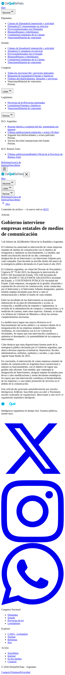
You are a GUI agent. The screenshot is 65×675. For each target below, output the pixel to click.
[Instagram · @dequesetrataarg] (32, 541)
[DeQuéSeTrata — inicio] (12, 4)
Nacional (6, 12)
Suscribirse (14, 165)
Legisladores (14, 623)
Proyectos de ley (16, 620)
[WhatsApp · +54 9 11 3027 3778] (32, 604)
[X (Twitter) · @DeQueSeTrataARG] (32, 478)
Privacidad (25, 672)
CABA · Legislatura (18, 634)
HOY (46, 209)
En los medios (15, 658)
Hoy (3, 7)
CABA (5, 92)
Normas (6, 116)
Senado (11, 617)
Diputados (13, 615)
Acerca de (16, 162)
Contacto (12, 661)
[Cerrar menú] (26, 174)
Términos (15, 672)
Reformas (6, 162)
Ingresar (5, 165)
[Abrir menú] (4, 169)
